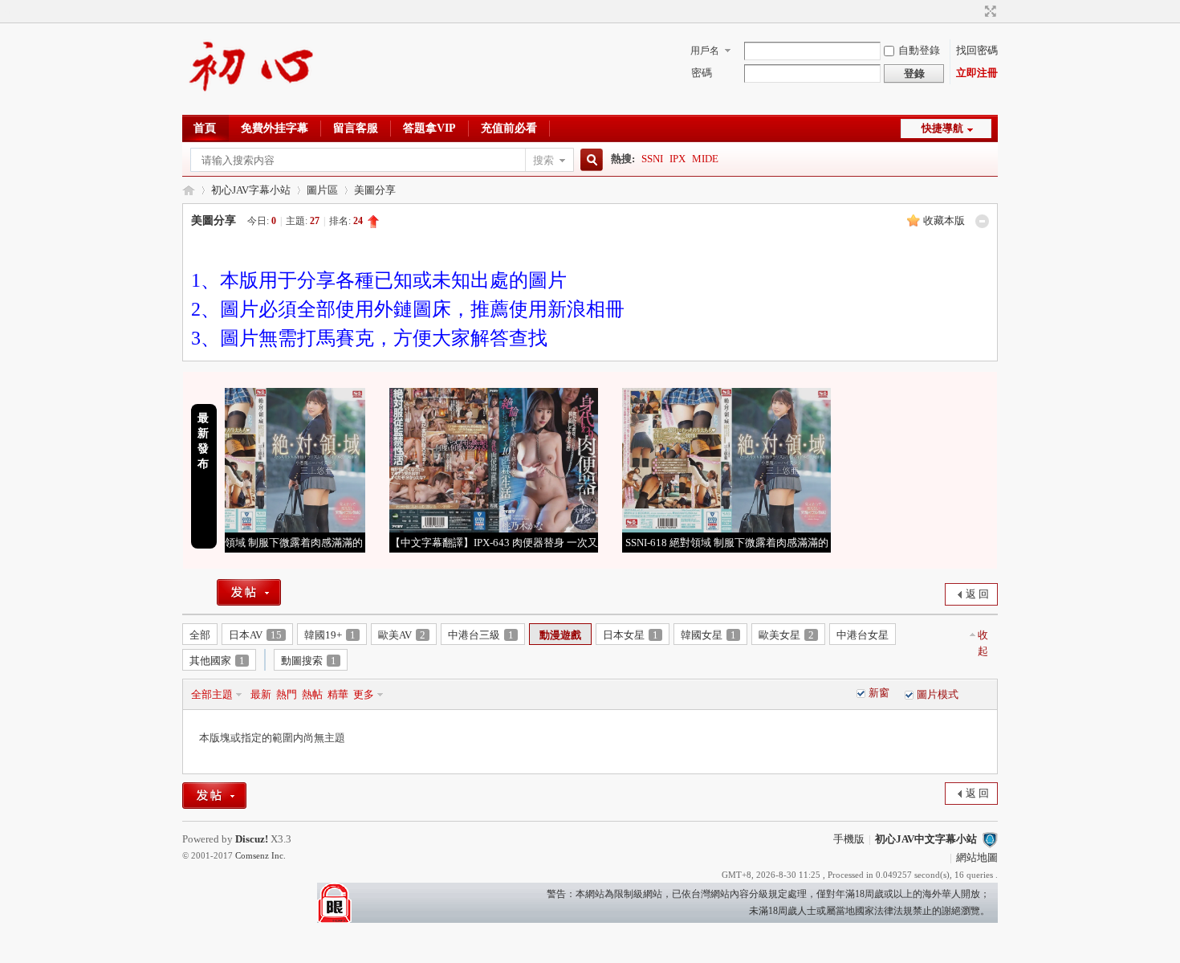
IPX (677, 159)
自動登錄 (919, 50)
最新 (260, 694)
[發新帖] (249, 592)
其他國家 (217, 661)
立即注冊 (977, 73)
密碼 (701, 73)
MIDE (705, 159)
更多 (363, 694)
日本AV (255, 635)
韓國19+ (330, 635)
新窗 (879, 693)
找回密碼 (977, 50)
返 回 (977, 594)
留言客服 (355, 128)
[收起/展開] (982, 221)
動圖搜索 (308, 661)
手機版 (849, 839)
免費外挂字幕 (274, 128)
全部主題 (212, 694)
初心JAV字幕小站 (251, 190)
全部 (199, 635)
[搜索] (589, 160)
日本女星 (630, 635)
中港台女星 (862, 635)
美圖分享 (375, 190)
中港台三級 (481, 635)
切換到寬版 (988, 11)
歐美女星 (786, 635)
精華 (338, 694)
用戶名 (704, 50)
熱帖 (312, 694)
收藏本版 (944, 220)
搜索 (543, 160)
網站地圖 (977, 857)
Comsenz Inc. (260, 855)
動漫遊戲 (560, 635)
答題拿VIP (429, 128)
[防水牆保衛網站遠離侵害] (990, 839)
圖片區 (322, 190)
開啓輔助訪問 (975, 11)
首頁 (204, 128)
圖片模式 (937, 694)
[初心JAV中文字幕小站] (252, 105)
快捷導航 (942, 128)
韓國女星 (708, 635)
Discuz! (251, 839)
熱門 (286, 694)
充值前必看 (509, 128)
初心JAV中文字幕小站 (188, 190)
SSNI (652, 159)
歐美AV (401, 635)
